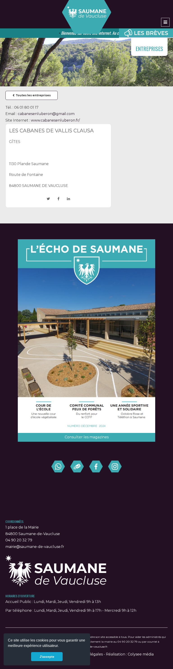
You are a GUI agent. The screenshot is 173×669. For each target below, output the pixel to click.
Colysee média (141, 654)
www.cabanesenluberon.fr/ (55, 120)
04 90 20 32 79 (18, 540)
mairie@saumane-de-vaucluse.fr (34, 547)
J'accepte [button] (47, 656)
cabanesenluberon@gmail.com (46, 114)
